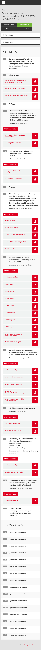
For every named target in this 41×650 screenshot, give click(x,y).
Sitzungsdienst (30, 645)
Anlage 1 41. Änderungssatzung (15, 235)
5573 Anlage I (9, 284)
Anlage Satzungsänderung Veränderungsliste (13, 335)
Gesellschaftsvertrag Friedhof (14, 472)
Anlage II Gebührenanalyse (13, 384)
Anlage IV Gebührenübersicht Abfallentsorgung (14, 400)
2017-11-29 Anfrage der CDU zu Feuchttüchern (15, 136)
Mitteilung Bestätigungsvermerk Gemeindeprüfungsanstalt (15, 81)
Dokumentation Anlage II (13, 342)
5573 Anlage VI (9, 327)
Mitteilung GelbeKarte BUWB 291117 (16, 95)
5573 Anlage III (9, 291)
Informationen (9, 24)
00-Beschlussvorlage (11, 227)
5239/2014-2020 (11, 459)
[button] (35, 81)
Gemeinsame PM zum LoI (13, 430)
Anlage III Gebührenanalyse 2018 (15, 242)
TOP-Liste (9, 29)
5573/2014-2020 (11, 271)
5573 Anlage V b (10, 320)
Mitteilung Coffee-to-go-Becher (15, 88)
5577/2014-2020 (11, 214)
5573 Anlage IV (9, 298)
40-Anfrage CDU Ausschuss (13, 143)
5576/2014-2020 (11, 364)
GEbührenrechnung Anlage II (14, 249)
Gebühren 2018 (10, 220)
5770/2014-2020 (11, 417)
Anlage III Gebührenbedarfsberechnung (14, 392)
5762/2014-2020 (11, 165)
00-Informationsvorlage (12, 423)
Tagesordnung (24, 24)
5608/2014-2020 (11, 494)
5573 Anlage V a (10, 313)
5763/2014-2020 (11, 129)
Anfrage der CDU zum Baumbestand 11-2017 (16, 171)
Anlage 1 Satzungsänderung (14, 377)
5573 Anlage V (9, 305)
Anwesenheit (25, 29)
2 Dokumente (8, 42)
